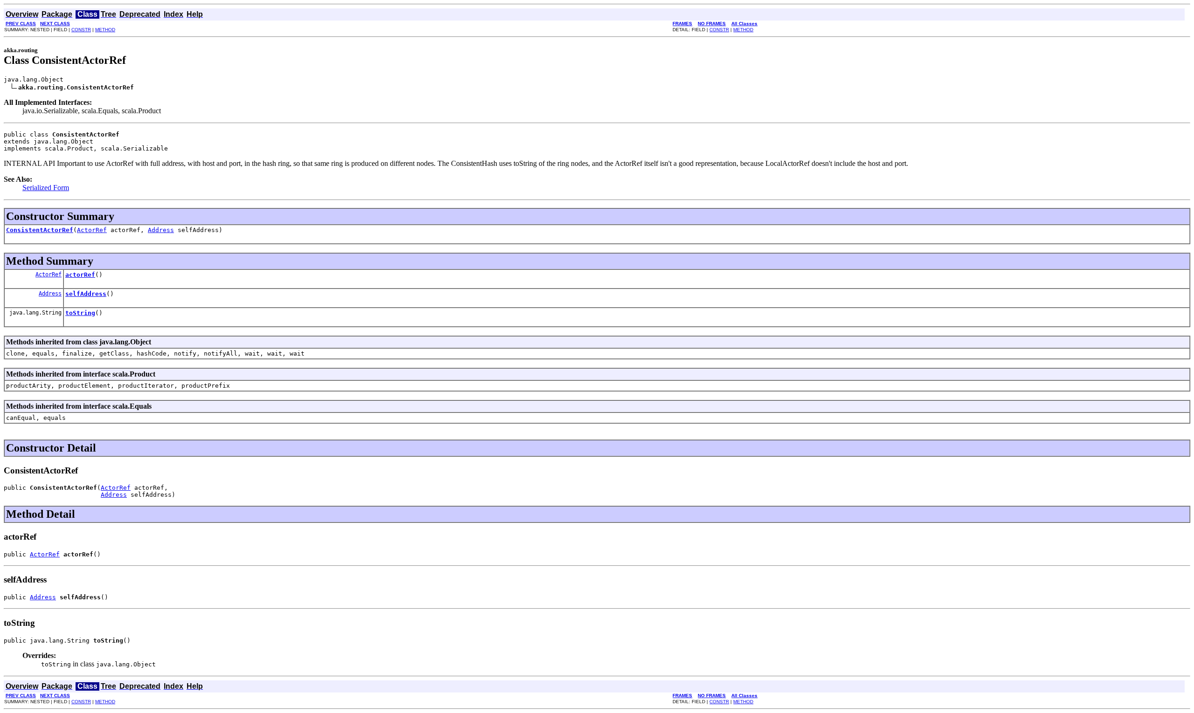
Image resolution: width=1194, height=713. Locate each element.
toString (80, 312)
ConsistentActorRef (39, 229)
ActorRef (92, 229)
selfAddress (85, 293)
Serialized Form (45, 188)
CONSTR (81, 29)
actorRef (80, 274)
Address (161, 229)
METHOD (105, 29)
